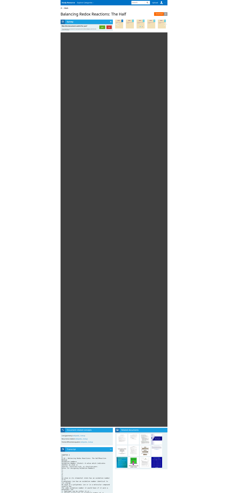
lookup (82, 436)
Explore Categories (84, 2)
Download (159, 14)
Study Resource (68, 2)
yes (102, 27)
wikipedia (76, 436)
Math (66, 8)
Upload (155, 2)
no (109, 27)
